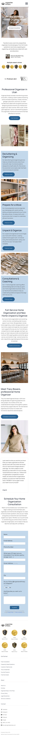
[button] (4, 367)
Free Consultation (5, 661)
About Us (3, 685)
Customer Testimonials (6, 667)
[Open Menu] (26, 3)
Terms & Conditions (5, 698)
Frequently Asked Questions (8, 664)
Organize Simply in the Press (8, 690)
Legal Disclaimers (5, 696)
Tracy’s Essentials (5, 669)
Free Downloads (5, 675)
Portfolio (3, 688)
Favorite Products (5, 672)
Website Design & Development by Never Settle (10, 734)
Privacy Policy (4, 693)
